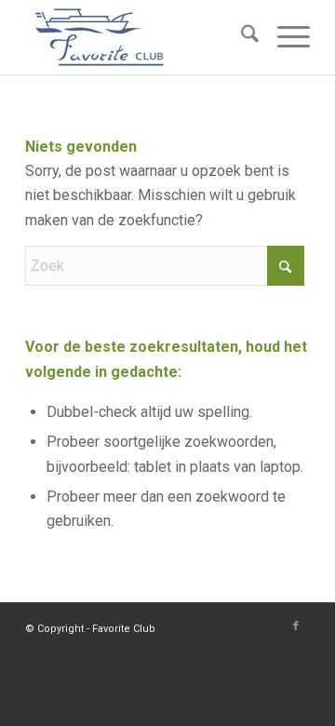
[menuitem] (240, 37)
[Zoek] (240, 37)
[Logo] (139, 37)
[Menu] (284, 37)
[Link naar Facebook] (296, 626)
